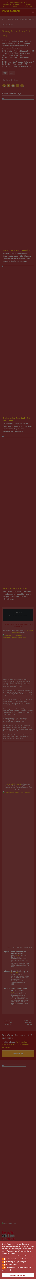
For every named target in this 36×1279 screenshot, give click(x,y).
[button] (4, 1259)
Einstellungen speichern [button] (18, 1275)
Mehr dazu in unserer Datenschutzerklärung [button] (17, 1256)
